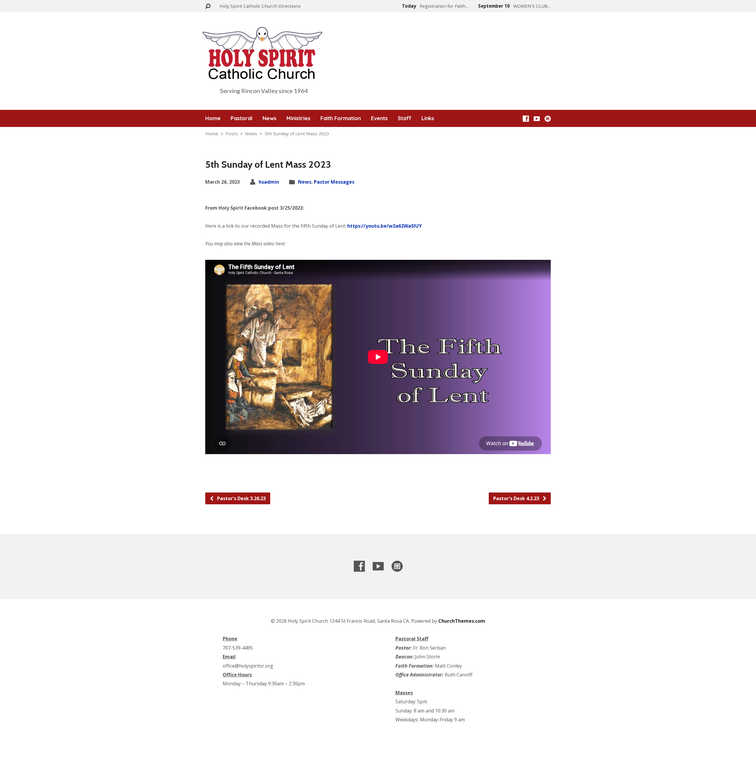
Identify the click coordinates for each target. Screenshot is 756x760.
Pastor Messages (334, 182)
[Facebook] (526, 118)
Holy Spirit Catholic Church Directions (260, 6)
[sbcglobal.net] (548, 118)
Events (379, 118)
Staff (404, 118)
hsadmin (269, 182)
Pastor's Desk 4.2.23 (516, 498)
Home (213, 118)
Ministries (298, 118)
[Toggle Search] (208, 6)
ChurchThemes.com (461, 621)
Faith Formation (340, 118)
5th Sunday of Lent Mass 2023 (297, 133)
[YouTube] (537, 118)
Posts (232, 133)
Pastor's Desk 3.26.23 (241, 498)
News (269, 118)
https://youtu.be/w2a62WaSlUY (384, 226)
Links (427, 118)
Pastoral (241, 118)
